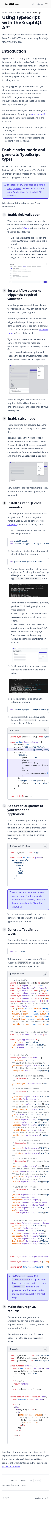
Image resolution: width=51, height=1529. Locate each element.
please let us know (11, 1466)
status (40, 4)
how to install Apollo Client (25, 903)
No (38, 1480)
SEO (7, 1498)
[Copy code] (45, 540)
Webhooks (40, 1498)
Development (8, 12)
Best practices (23, 12)
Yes (31, 1480)
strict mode (36, 114)
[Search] (32, 4)
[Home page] (12, 4)
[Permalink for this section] (28, 51)
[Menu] (46, 4)
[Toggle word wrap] (40, 540)
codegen (11, 524)
